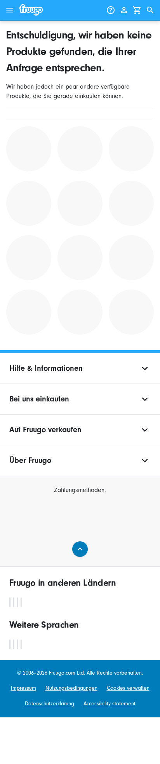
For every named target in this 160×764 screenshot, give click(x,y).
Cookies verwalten (128, 688)
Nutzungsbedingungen (71, 688)
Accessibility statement (109, 703)
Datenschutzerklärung (49, 703)
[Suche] (150, 10)
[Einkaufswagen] (137, 10)
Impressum (23, 688)
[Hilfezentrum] (110, 10)
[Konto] (123, 10)
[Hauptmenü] (9, 10)
